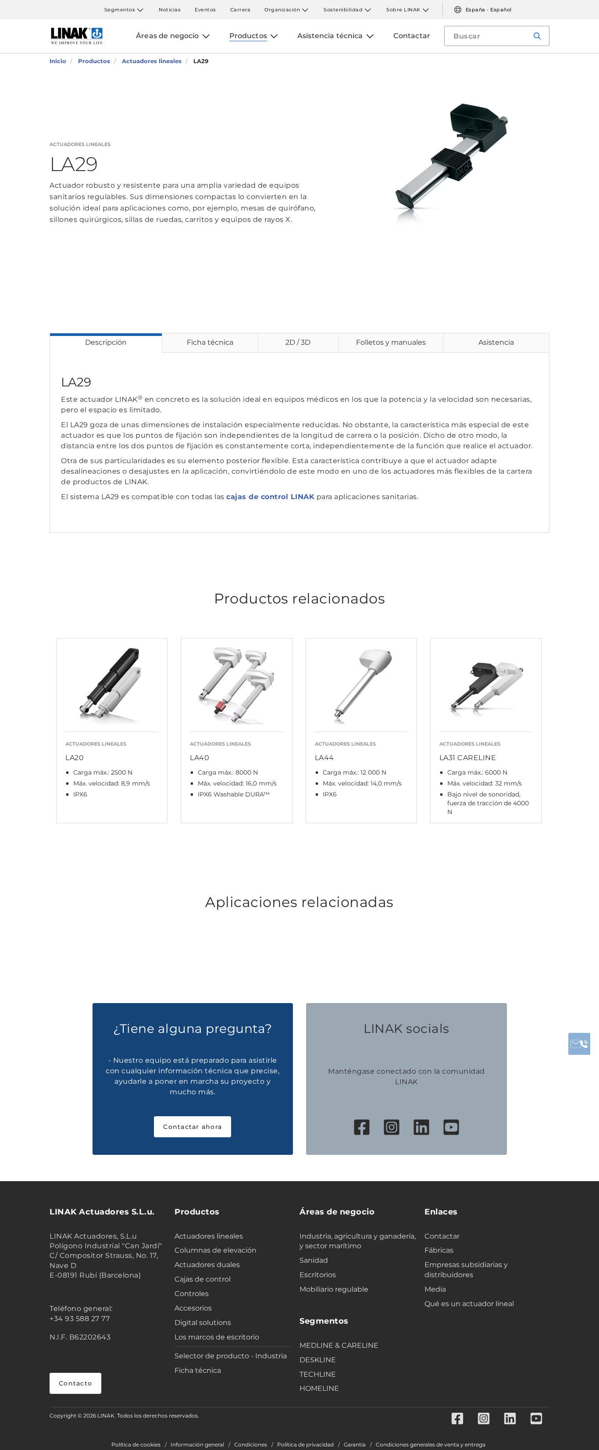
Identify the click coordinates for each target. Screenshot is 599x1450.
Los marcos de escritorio (217, 1337)
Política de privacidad (305, 1445)
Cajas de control (203, 1279)
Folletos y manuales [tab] (391, 342)
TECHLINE (318, 1374)
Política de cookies (135, 1445)
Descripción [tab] (106, 342)
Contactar (442, 1236)
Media (435, 1289)
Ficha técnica (198, 1370)
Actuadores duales (207, 1265)
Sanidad (314, 1260)
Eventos (205, 10)
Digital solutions (203, 1322)
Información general (197, 1445)
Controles (192, 1293)
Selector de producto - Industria (231, 1356)
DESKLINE (318, 1360)
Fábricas (438, 1250)
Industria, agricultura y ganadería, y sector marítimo (358, 1241)
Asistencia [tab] (496, 342)
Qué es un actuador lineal (469, 1304)
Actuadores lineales (209, 1236)
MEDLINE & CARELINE (339, 1345)
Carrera (240, 10)
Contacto (75, 1383)
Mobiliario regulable (334, 1289)
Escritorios (318, 1275)
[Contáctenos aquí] (579, 1044)
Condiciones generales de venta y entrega (430, 1445)
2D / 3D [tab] (297, 342)
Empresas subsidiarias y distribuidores (466, 1270)
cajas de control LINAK (270, 497)
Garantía (355, 1445)
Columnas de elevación (216, 1250)
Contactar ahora (192, 1127)
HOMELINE (319, 1388)
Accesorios (193, 1308)
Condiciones (250, 1445)
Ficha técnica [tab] (210, 342)
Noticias (170, 10)
